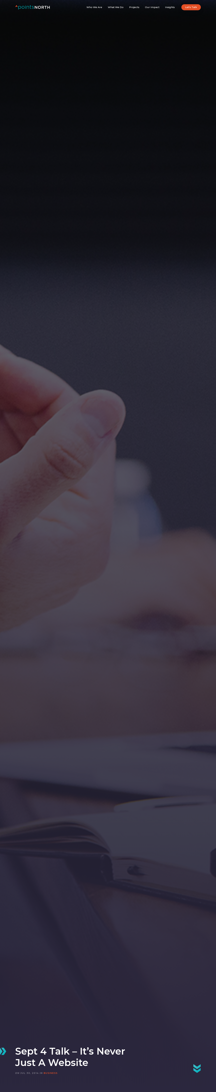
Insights (170, 7)
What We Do (115, 7)
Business (51, 1073)
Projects (134, 7)
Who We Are (94, 7)
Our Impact (152, 7)
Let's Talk (191, 7)
